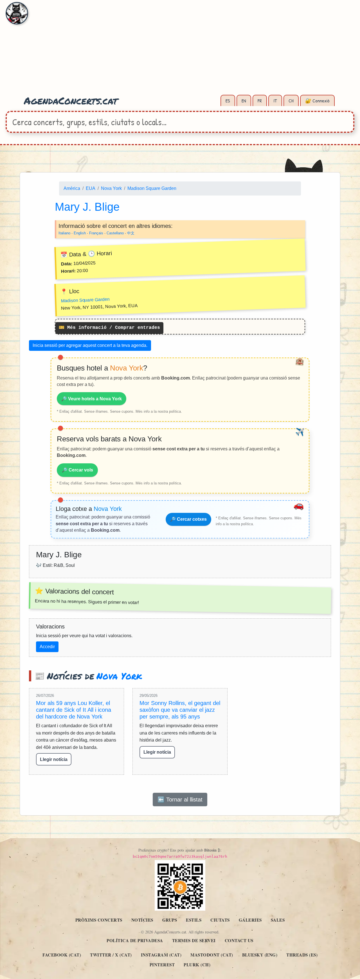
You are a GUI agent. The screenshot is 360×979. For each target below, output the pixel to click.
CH (291, 100)
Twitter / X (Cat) (111, 955)
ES (228, 100)
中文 (130, 233)
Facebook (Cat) (61, 955)
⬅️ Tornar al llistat (180, 800)
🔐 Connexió (317, 100)
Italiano (64, 233)
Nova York (111, 188)
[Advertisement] (180, 50)
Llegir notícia (54, 759)
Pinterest (162, 965)
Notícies (142, 920)
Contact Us (239, 940)
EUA (90, 188)
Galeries (250, 920)
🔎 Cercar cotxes (188, 519)
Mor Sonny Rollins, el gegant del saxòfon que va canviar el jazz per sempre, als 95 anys (180, 710)
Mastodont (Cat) (211, 955)
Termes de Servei (194, 940)
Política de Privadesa (135, 940)
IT (275, 100)
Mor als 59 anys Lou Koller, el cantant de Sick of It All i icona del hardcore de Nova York (73, 710)
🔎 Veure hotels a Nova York (91, 398)
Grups (169, 920)
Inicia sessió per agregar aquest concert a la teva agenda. (90, 345)
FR (260, 100)
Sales (278, 920)
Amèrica (72, 188)
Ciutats (220, 920)
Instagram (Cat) (161, 955)
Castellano (115, 233)
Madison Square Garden (151, 188)
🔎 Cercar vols (77, 470)
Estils (193, 920)
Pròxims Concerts (98, 920)
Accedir (47, 646)
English (80, 233)
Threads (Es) (302, 955)
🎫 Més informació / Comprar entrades (109, 328)
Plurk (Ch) (197, 965)
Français (96, 233)
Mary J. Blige (87, 207)
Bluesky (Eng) (260, 955)
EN (244, 100)
